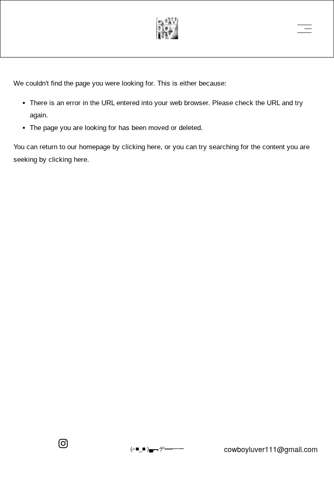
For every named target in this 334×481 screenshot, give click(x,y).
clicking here (141, 147)
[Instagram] (63, 443)
